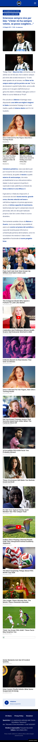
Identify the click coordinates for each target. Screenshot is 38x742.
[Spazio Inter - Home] (19, 3)
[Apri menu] (35, 3)
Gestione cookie (33, 740)
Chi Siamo (8, 716)
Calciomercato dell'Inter (12, 11)
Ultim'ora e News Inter (11, 14)
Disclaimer (29, 716)
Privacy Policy (18, 716)
